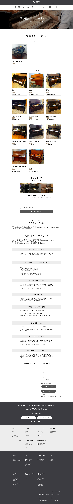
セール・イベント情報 (16, 440)
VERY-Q (26, 478)
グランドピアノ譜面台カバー (41, 432)
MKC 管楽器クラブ (40, 444)
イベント (39, 3)
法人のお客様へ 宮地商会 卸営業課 (55, 491)
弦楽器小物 (26, 432)
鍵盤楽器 (13, 431)
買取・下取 (14, 484)
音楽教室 (14, 459)
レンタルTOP (51, 459)
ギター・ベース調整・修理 (16, 483)
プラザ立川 (26, 465)
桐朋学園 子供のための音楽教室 (17, 460)
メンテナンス (46, 3)
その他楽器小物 (27, 435)
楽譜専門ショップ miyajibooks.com (55, 432)
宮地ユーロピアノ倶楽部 (40, 478)
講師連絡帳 (47, 494)
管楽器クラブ (39, 480)
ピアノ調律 (26, 443)
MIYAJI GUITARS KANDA (28, 460)
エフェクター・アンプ (15, 436)
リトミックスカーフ (40, 431)
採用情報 (43, 494)
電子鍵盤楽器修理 (15, 479)
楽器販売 (26, 3)
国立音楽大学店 (27, 468)
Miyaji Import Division (40, 463)
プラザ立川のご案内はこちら (26, 207)
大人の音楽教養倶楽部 (40, 484)
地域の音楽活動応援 (40, 485)
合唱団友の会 (39, 483)
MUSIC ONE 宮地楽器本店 (28, 459)
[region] (36, 7)
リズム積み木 (39, 435)
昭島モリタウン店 (27, 464)
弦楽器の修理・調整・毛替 (28, 444)
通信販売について (45, 417)
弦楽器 (12, 432)
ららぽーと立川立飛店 (28, 463)
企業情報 (40, 494)
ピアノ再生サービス (15, 478)
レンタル (32, 3)
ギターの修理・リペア (28, 447)
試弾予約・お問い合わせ (37, 211)
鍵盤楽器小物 (26, 431)
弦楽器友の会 (39, 479)
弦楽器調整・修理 (15, 480)
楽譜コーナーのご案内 (53, 431)
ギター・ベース (14, 435)
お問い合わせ (29, 417)
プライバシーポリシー (53, 494)
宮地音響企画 (51, 460)
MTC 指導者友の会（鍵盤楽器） (41, 443)
